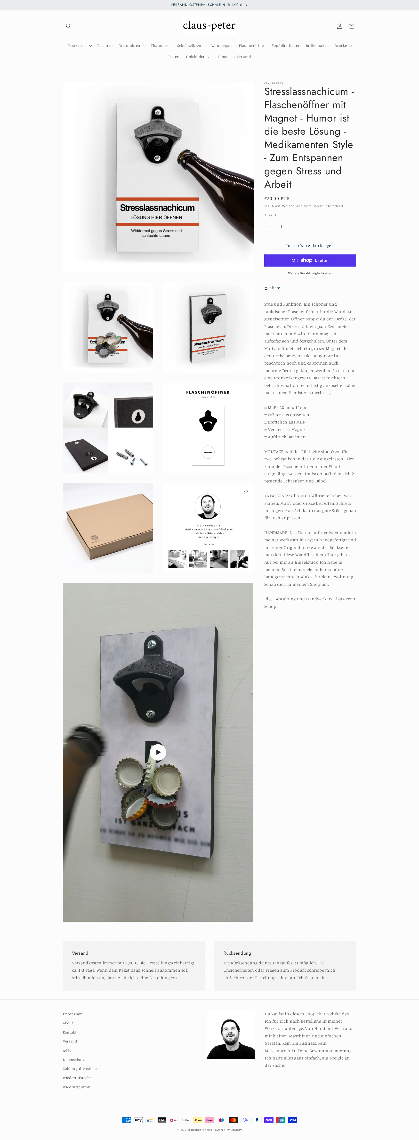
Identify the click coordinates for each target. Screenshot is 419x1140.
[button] (68, 26)
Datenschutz (74, 1059)
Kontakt (70, 1032)
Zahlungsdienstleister (82, 1068)
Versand (288, 206)
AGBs (67, 1050)
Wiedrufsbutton (76, 1087)
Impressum (73, 1014)
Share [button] (275, 287)
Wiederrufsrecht (77, 1077)
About (68, 1023)
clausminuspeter (200, 1130)
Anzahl (270, 215)
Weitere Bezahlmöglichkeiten (310, 273)
